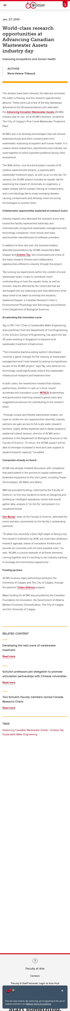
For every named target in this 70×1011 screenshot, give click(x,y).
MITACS (44, 393)
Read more (8, 656)
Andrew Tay (23, 255)
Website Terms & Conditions (38, 1003)
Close (62, 993)
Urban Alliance (26, 587)
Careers (35, 976)
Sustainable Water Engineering (19, 734)
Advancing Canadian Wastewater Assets (30, 112)
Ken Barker (8, 517)
